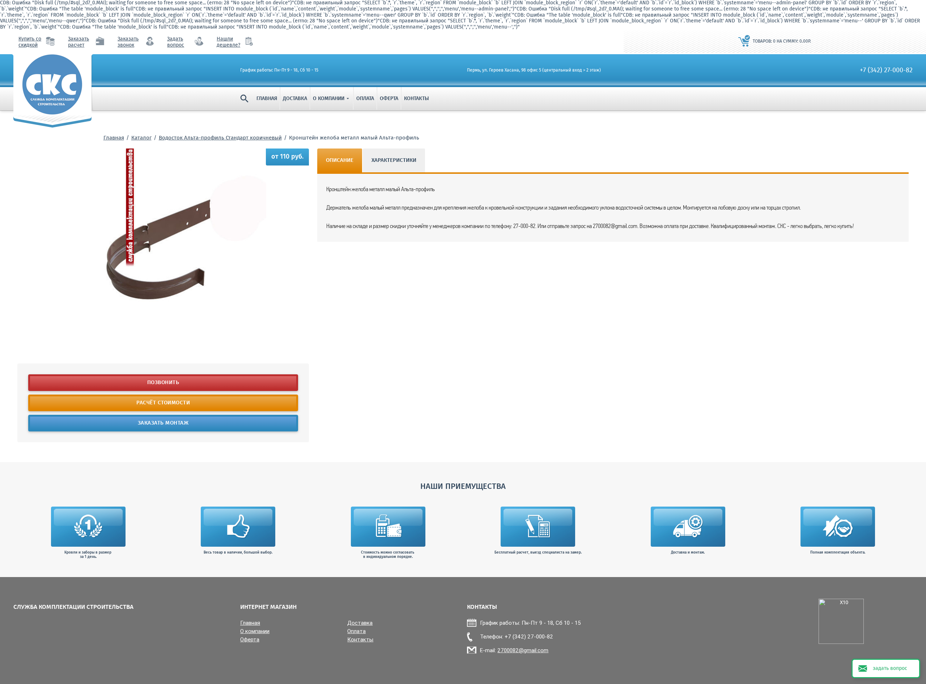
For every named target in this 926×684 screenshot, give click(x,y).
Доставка (295, 99)
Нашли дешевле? (228, 42)
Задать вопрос (175, 42)
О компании (332, 99)
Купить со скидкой (29, 42)
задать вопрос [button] (890, 668)
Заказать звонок (128, 42)
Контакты (416, 99)
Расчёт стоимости (163, 403)
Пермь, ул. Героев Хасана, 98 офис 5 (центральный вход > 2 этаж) (534, 70)
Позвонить (163, 382)
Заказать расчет (78, 42)
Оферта (389, 99)
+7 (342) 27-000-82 (886, 70)
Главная (266, 99)
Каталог (141, 138)
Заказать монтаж (163, 423)
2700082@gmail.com (522, 650)
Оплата (365, 99)
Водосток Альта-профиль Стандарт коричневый (220, 138)
